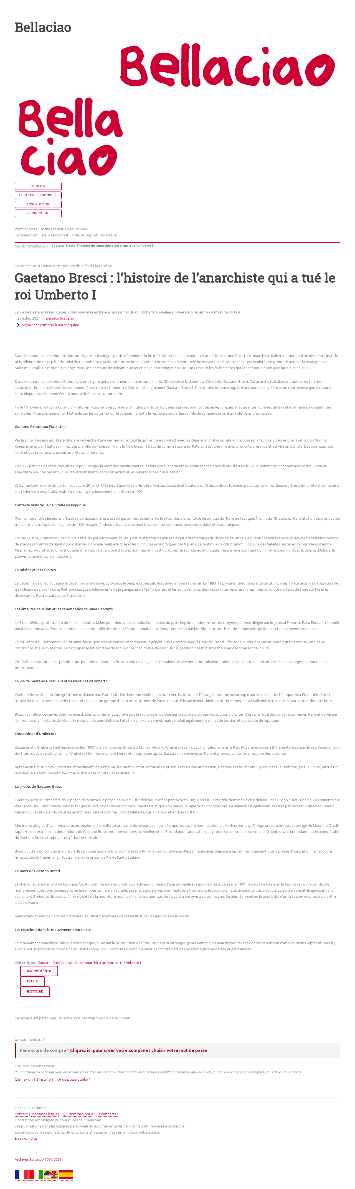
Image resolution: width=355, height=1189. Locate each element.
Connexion (38, 213)
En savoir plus (26, 1138)
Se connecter (107, 1113)
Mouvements (39, 971)
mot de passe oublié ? (72, 1079)
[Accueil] (70, 179)
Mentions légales (45, 1113)
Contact (21, 1113)
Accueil (20, 246)
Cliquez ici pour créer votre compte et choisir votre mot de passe (138, 1050)
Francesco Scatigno (58, 318)
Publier (38, 186)
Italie (32, 981)
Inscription (38, 204)
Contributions (38, 246)
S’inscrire (43, 1079)
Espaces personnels (38, 195)
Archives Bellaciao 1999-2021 (38, 1159)
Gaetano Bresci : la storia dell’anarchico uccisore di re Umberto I (89, 962)
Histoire (35, 991)
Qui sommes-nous (78, 1113)
